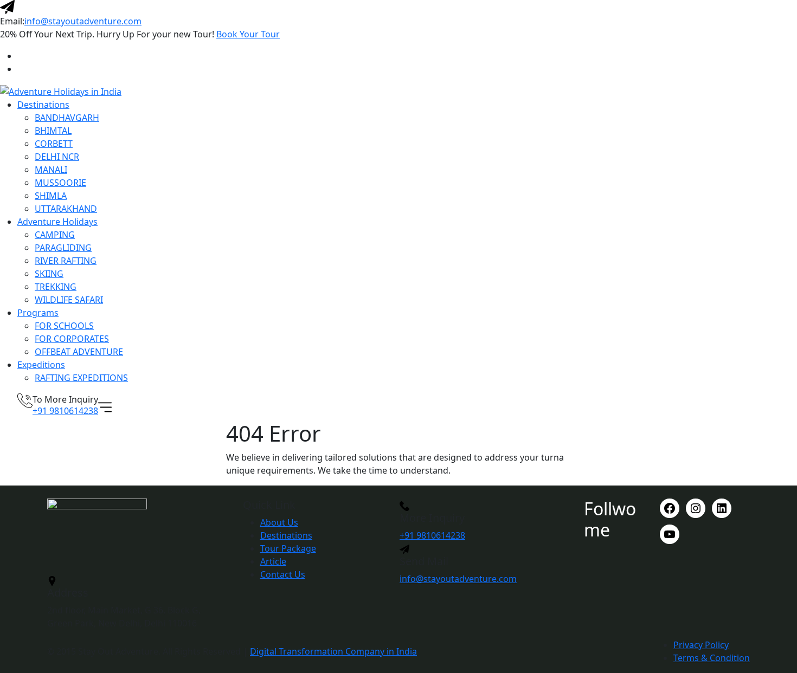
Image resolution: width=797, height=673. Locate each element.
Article (273, 561)
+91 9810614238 (65, 411)
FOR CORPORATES (72, 339)
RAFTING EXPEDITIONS (81, 378)
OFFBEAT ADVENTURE (79, 352)
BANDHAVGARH (67, 118)
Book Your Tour (248, 34)
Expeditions (41, 365)
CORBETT (54, 144)
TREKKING (55, 287)
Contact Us (282, 574)
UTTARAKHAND (66, 209)
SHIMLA (51, 196)
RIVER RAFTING (66, 261)
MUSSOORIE (60, 183)
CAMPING (55, 235)
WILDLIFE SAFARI (69, 300)
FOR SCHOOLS (64, 326)
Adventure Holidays (57, 222)
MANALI (51, 170)
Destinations (43, 105)
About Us (279, 522)
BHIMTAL (53, 131)
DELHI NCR (57, 157)
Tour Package (288, 548)
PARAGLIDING (63, 248)
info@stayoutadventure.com (83, 21)
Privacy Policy (701, 645)
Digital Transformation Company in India (333, 651)
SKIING (49, 274)
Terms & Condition (711, 658)
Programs (38, 313)
